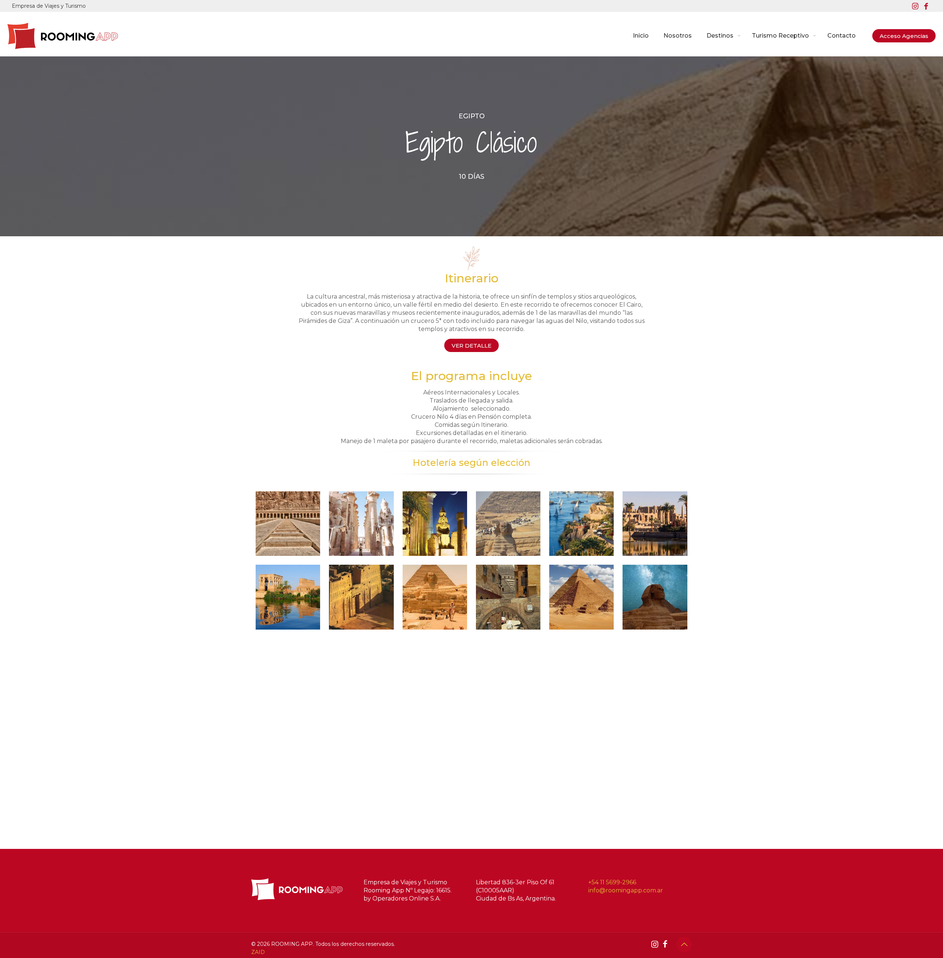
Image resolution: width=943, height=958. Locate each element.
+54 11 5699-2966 (612, 882)
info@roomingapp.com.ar (625, 890)
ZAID (258, 952)
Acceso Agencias (904, 35)
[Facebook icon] (926, 6)
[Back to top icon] (684, 944)
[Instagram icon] (915, 6)
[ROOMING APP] (62, 35)
